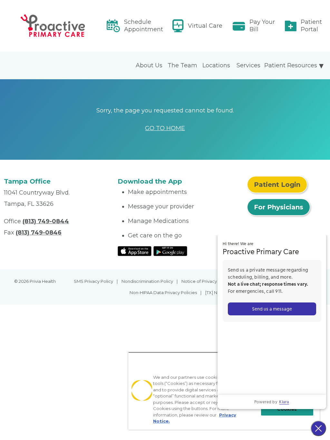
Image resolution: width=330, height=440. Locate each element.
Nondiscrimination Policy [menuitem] (147, 281)
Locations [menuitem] (216, 65)
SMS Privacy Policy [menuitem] (93, 281)
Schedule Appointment (143, 25)
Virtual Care (205, 25)
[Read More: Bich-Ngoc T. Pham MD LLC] (56, 26)
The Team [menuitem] (182, 65)
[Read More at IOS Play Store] (134, 250)
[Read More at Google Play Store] (170, 250)
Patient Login (277, 184)
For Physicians (278, 207)
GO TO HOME (165, 128)
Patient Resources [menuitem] (290, 65)
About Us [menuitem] (149, 65)
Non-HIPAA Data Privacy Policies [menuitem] (163, 292)
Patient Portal (311, 25)
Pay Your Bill (262, 25)
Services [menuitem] (248, 65)
